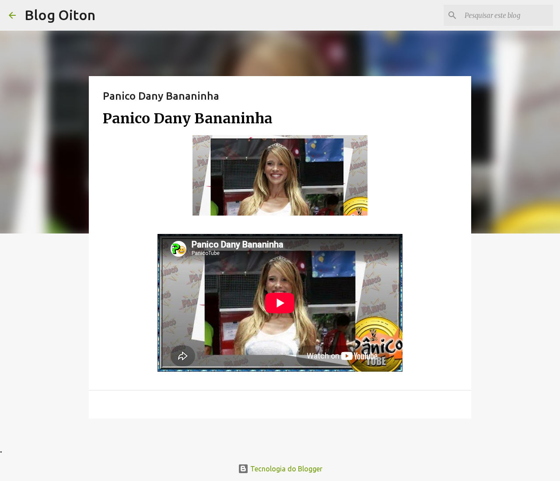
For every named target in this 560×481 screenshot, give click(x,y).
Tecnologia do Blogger (285, 469)
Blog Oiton (59, 15)
